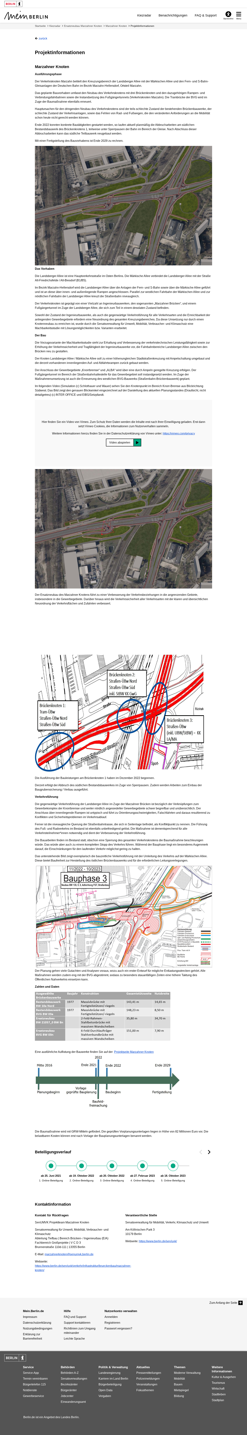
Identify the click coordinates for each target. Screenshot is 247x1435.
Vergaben (105, 1396)
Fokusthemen (145, 1390)
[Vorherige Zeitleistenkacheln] (201, 1152)
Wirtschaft (218, 1388)
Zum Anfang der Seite (223, 1302)
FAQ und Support (75, 1316)
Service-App (31, 1372)
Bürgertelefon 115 (34, 1384)
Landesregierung (109, 1372)
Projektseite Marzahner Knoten (134, 1051)
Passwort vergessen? (118, 1328)
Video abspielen (119, 442)
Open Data (105, 1390)
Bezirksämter (69, 1384)
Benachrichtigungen (173, 15)
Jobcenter (67, 1396)
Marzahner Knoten (116, 25)
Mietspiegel (181, 1390)
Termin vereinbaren (35, 1378)
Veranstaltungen (146, 1384)
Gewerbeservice (33, 1396)
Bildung (179, 1396)
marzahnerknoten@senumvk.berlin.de (69, 1254)
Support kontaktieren (77, 1322)
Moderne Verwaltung (187, 1372)
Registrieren (112, 1322)
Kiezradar (144, 15)
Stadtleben (219, 1394)
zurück (43, 38)
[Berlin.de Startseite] (15, 1358)
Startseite (40, 25)
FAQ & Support (206, 15)
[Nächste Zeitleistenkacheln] (209, 1152)
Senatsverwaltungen (74, 1378)
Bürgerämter (69, 1390)
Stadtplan (218, 1400)
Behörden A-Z (70, 1372)
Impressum (30, 1316)
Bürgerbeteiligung (110, 1384)
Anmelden (111, 1316)
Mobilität (179, 1378)
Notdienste (30, 1390)
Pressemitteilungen (148, 1372)
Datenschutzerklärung (37, 1322)
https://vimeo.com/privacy (179, 433)
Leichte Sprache (74, 1338)
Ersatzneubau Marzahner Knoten (83, 25)
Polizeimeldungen (148, 1378)
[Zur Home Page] (26, 15)
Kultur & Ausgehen (224, 1377)
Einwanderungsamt (73, 1401)
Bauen (178, 1384)
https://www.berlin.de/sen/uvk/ (158, 1241)
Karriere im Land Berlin (113, 1378)
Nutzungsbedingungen (37, 1328)
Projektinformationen (142, 25)
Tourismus (218, 1382)
